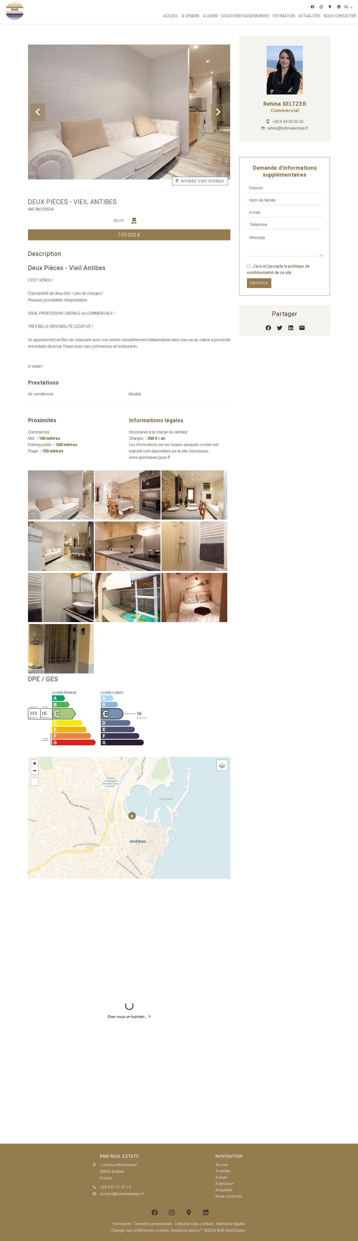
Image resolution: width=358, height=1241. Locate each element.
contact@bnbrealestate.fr (122, 1194)
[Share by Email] (302, 329)
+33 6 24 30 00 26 (287, 121)
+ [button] (34, 763)
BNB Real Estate (119, 1156)
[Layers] (222, 765)
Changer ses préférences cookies (140, 1230)
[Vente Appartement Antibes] (61, 518)
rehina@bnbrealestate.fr (287, 128)
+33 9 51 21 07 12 (115, 1187)
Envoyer (259, 283)
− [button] (34, 771)
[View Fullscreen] (34, 781)
